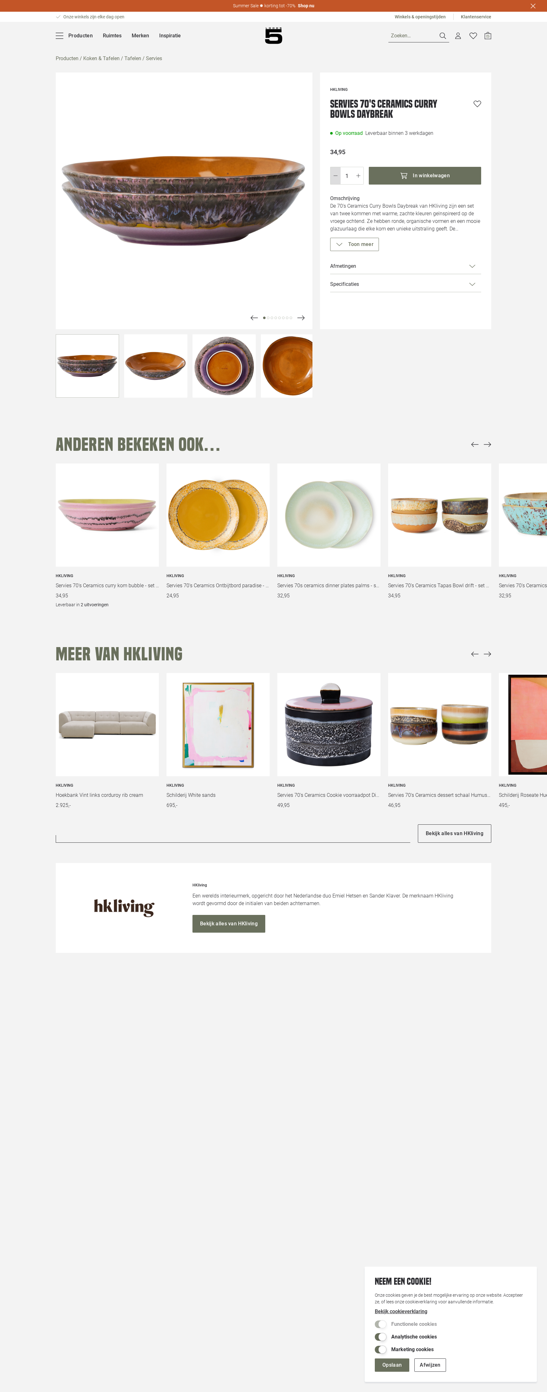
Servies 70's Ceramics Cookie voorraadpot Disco (328, 795)
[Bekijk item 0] (264, 318)
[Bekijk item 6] (287, 318)
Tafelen (132, 58)
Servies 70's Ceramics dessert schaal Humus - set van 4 (439, 795)
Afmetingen (343, 266)
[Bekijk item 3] (275, 318)
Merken (140, 36)
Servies (154, 58)
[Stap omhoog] (358, 176)
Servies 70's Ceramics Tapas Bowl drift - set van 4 (439, 586)
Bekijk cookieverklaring (401, 1311)
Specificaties (344, 284)
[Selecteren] (87, 366)
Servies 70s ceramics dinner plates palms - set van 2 (328, 586)
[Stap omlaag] (335, 176)
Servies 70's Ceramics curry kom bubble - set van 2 (107, 586)
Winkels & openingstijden (420, 16)
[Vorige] (474, 444)
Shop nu (306, 5)
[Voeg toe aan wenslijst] (477, 104)
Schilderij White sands (191, 795)
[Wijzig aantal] (347, 176)
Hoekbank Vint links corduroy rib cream (99, 795)
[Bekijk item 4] (279, 318)
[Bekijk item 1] (268, 318)
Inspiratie (170, 36)
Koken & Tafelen (101, 58)
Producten (67, 58)
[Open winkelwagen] (488, 35)
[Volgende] (254, 318)
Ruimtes (112, 36)
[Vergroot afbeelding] (184, 200)
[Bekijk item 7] (291, 318)
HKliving (64, 576)
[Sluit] (533, 6)
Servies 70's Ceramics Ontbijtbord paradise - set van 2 (218, 586)
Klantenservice (476, 16)
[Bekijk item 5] (283, 318)
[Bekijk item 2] (272, 318)
